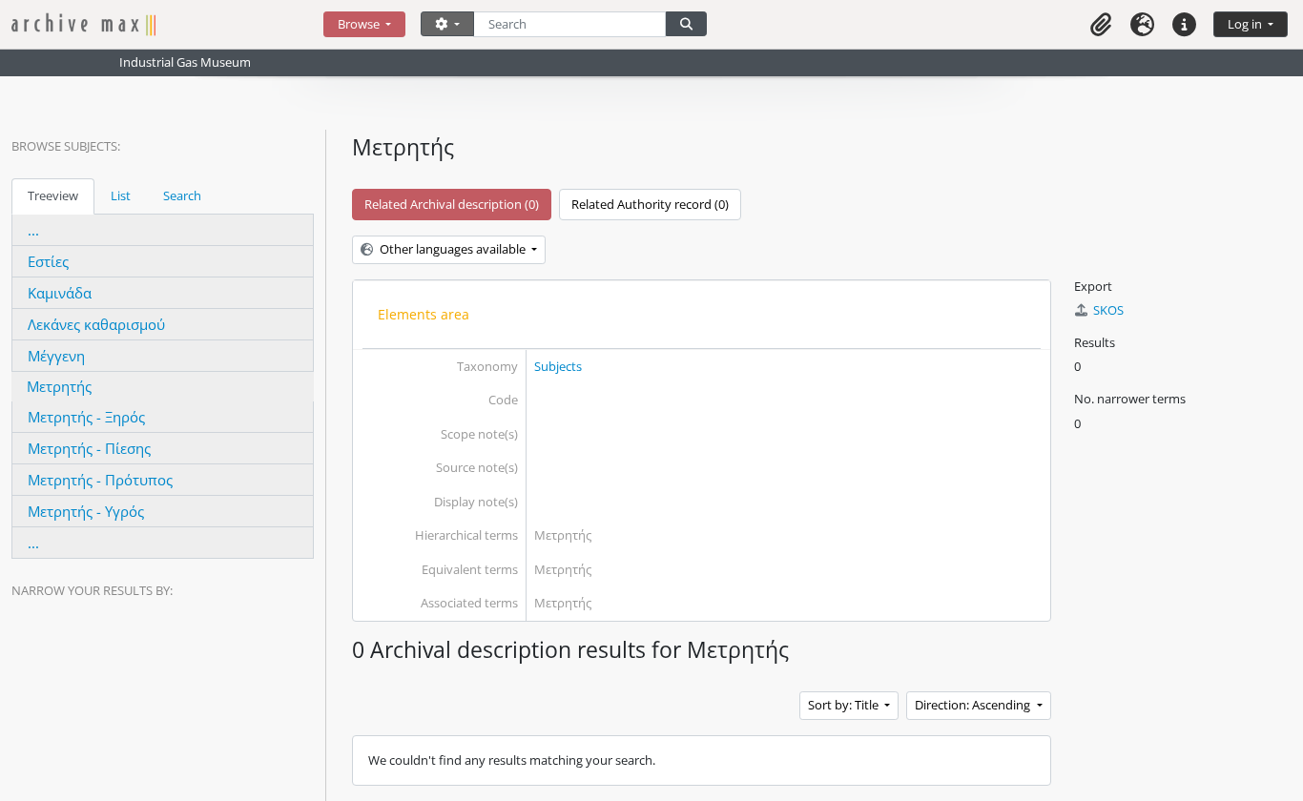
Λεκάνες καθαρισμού (96, 324)
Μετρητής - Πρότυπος (100, 479)
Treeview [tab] (53, 195)
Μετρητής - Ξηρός (86, 416)
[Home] (167, 24)
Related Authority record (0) (650, 204)
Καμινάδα (60, 292)
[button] (1101, 24)
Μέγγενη (56, 355)
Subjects (558, 366)
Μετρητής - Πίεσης (89, 448)
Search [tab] (182, 195)
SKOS (1108, 309)
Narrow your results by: (92, 590)
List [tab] (121, 195)
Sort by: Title (844, 704)
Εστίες (48, 261)
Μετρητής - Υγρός (86, 511)
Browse (360, 23)
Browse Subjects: (65, 145)
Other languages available (452, 248)
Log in (1246, 23)
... (33, 229)
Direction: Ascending (974, 704)
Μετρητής (59, 386)
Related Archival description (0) (451, 204)
